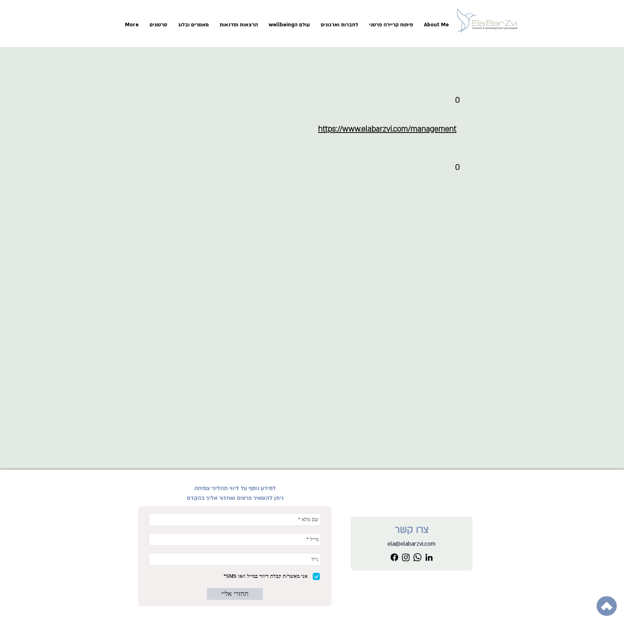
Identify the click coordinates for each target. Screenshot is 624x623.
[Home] (607, 606)
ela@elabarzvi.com (411, 544)
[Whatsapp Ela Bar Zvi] (417, 557)
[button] (391, 25)
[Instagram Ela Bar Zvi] (406, 557)
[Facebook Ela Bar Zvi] (394, 557)
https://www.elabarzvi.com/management (387, 129)
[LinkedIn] (429, 557)
